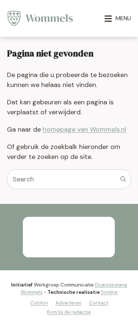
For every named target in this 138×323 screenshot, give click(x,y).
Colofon (39, 303)
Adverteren (69, 303)
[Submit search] (123, 179)
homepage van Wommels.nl (84, 129)
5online (109, 292)
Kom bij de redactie (69, 312)
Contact (98, 303)
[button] (118, 18)
